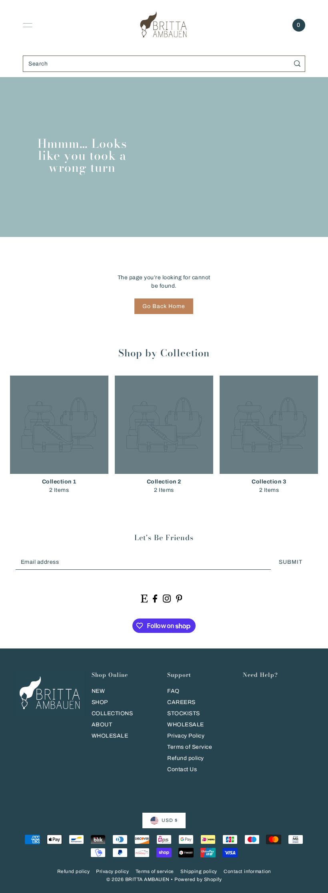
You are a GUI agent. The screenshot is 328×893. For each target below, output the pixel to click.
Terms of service (155, 871)
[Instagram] (167, 598)
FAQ (173, 691)
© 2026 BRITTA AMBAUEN (138, 879)
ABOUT (102, 725)
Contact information (247, 871)
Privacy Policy (185, 736)
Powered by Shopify (198, 879)
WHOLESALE (110, 736)
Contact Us (182, 769)
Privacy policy (112, 871)
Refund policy (185, 758)
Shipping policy (198, 871)
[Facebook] (155, 598)
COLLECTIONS (112, 713)
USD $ (170, 820)
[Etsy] (144, 598)
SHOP (100, 702)
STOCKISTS (183, 713)
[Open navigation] (27, 25)
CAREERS (181, 702)
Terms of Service (189, 747)
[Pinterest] (179, 598)
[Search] (297, 64)
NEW (98, 691)
